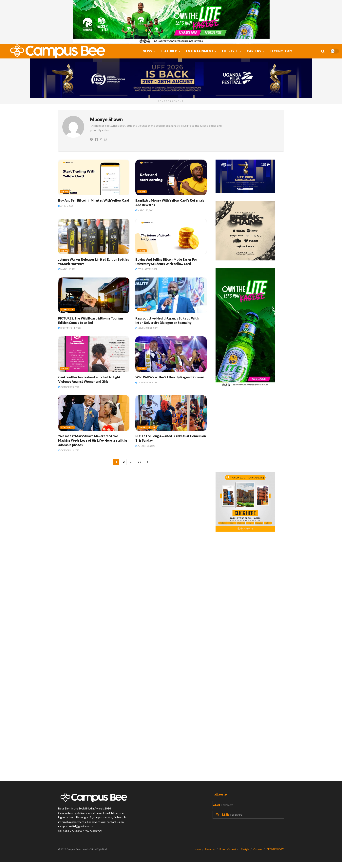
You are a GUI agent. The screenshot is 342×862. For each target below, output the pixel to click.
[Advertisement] (250, 432)
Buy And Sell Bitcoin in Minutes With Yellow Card (93, 200)
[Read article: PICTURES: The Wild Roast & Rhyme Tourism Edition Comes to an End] (93, 295)
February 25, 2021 (147, 269)
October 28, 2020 (69, 387)
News (147, 51)
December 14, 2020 (70, 328)
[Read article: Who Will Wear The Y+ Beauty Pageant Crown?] (171, 354)
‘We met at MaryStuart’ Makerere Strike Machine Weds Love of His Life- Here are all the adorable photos (92, 440)
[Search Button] (323, 51)
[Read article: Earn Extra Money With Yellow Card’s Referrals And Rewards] (171, 177)
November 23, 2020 (147, 328)
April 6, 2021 (66, 206)
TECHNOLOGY (281, 51)
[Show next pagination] (148, 462)
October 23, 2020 (146, 382)
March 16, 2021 (68, 269)
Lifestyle (230, 51)
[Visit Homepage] (55, 51)
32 (139, 461)
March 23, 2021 (145, 210)
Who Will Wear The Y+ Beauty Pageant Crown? (169, 377)
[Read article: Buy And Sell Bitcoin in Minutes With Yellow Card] (93, 177)
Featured (169, 51)
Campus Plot (147, 427)
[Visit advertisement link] (171, 22)
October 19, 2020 (69, 450)
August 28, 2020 (146, 446)
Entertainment (199, 51)
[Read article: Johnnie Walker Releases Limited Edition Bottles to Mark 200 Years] (93, 236)
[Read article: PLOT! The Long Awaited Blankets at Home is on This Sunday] (171, 413)
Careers (254, 51)
